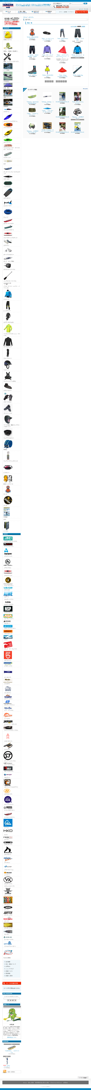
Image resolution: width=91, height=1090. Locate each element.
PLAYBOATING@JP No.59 (62, 102)
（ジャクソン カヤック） (10, 724)
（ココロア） (7, 683)
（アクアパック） (8, 556)
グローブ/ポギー (8, 402)
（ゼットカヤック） (9, 771)
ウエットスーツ (8, 358)
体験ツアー (6, 97)
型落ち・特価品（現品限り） (11, 51)
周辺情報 (8, 973)
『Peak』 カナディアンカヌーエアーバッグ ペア (62, 56)
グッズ (5, 505)
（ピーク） (6, 839)
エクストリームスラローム (10, 121)
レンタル (6, 531)
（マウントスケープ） (9, 886)
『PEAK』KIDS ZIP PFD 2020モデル (32, 37)
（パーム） (6, 827)
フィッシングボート (9, 230)
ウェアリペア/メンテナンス (11, 461)
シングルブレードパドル (10, 281)
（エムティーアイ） (9, 599)
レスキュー (6, 472)
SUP (5, 164)
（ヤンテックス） (8, 915)
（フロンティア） (8, 844)
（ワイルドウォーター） (10, 946)
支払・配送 (31, 1082)
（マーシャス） (8, 895)
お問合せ (49, 12)
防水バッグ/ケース (8, 484)
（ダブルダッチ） (8, 794)
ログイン (61, 11)
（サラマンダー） (8, 698)
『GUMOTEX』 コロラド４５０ (11, 1051)
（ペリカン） (7, 875)
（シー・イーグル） (9, 710)
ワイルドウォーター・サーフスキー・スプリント (12, 148)
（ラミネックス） (8, 928)
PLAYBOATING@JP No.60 (62, 117)
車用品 (5, 449)
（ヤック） (6, 909)
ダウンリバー (7, 142)
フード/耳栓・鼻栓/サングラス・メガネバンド (12, 425)
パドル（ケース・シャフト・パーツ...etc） (12, 287)
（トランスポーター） (9, 810)
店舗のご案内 (9, 975)
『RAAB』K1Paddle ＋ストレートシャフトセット (47, 130)
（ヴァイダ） (7, 590)
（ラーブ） (6, 921)
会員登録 (65, 11)
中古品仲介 (6, 81)
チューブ (6, 217)
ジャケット (6, 299)
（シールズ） (7, 718)
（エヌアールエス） (9, 604)
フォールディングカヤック (10, 237)
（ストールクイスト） (9, 764)
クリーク (6, 136)
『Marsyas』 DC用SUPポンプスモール (32, 131)
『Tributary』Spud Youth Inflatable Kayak (32, 102)
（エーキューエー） (9, 618)
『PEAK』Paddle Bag (77, 75)
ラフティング (7, 157)
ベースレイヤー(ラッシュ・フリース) (12, 334)
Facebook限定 (7, 957)
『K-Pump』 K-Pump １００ (47, 102)
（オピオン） (7, 623)
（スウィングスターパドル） (11, 730)
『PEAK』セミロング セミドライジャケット (77, 55)
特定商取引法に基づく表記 (42, 1082)
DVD (5, 519)
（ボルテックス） (8, 883)
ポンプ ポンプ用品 (9, 261)
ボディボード (7, 198)
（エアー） (6, 596)
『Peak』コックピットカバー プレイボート (47, 39)
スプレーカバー (8, 390)
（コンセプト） (8, 692)
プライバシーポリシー (56, 1082)
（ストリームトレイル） (10, 761)
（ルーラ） (6, 934)
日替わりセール (8, 39)
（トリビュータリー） (9, 817)
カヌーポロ (6, 179)
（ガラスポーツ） (8, 633)
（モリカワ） (7, 904)
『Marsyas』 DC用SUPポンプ (77, 117)
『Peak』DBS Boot (32, 75)
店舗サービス (9, 971)
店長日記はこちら (11, 1037)
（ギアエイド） (8, 660)
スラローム (6, 111)
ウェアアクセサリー (9, 438)
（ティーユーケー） (9, 804)
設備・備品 (6, 88)
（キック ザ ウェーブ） (10, 649)
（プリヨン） (7, 862)
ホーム (9, 12)
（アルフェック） (8, 575)
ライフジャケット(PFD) (10, 381)
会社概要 (8, 961)
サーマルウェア (8, 347)
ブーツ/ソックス (8, 413)
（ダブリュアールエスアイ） (11, 787)
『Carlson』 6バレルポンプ (7, 1066)
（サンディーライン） (9, 705)
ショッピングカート (81, 11)
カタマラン (6, 245)
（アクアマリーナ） (9, 546)
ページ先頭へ (83, 1077)
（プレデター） (8, 854)
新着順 (83, 26)
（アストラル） (8, 567)
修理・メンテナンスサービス (11, 61)
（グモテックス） (8, 666)
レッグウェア (7, 310)
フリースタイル (8, 127)
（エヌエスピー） (8, 612)
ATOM (13, 1072)
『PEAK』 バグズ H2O (79, 39)
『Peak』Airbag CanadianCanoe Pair (62, 75)
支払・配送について (22, 12)
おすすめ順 (74, 26)
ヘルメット (6, 370)
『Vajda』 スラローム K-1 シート (32, 114)
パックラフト (7, 186)
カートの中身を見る (11, 983)
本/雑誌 (5, 517)
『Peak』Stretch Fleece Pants (62, 39)
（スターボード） (8, 741)
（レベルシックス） (9, 939)
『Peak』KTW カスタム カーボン (78, 102)
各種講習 (6, 106)
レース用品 (6, 70)
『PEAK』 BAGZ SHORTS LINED (33, 55)
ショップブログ (35, 12)
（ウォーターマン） (9, 585)
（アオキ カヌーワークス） (11, 541)
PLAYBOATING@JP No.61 (62, 132)
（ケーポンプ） (8, 677)
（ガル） (6, 639)
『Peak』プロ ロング (48, 55)
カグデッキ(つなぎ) (9, 322)
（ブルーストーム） (9, 869)
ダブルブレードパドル (9, 269)
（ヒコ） (6, 834)
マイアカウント (71, 11)
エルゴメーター (8, 205)
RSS (8, 1072)
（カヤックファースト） (10, 628)
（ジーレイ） (7, 749)
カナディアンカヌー (9, 223)
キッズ (5, 494)
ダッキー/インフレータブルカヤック (12, 172)
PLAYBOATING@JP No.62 (77, 132)
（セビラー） (7, 777)
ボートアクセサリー (9, 254)
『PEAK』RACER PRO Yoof (47, 75)
